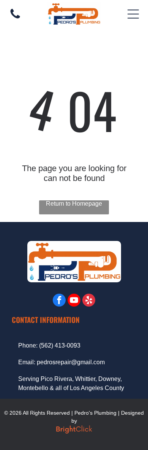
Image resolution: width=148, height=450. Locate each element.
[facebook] (59, 301)
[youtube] (74, 301)
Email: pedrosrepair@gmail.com (61, 362)
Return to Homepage (74, 203)
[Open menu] (133, 14)
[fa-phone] (15, 18)
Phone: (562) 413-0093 (49, 345)
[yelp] (88, 301)
